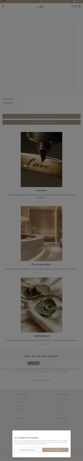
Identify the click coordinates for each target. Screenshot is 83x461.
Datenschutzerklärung (18, 458)
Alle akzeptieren (55, 450)
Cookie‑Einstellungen (30, 458)
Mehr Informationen (28, 450)
